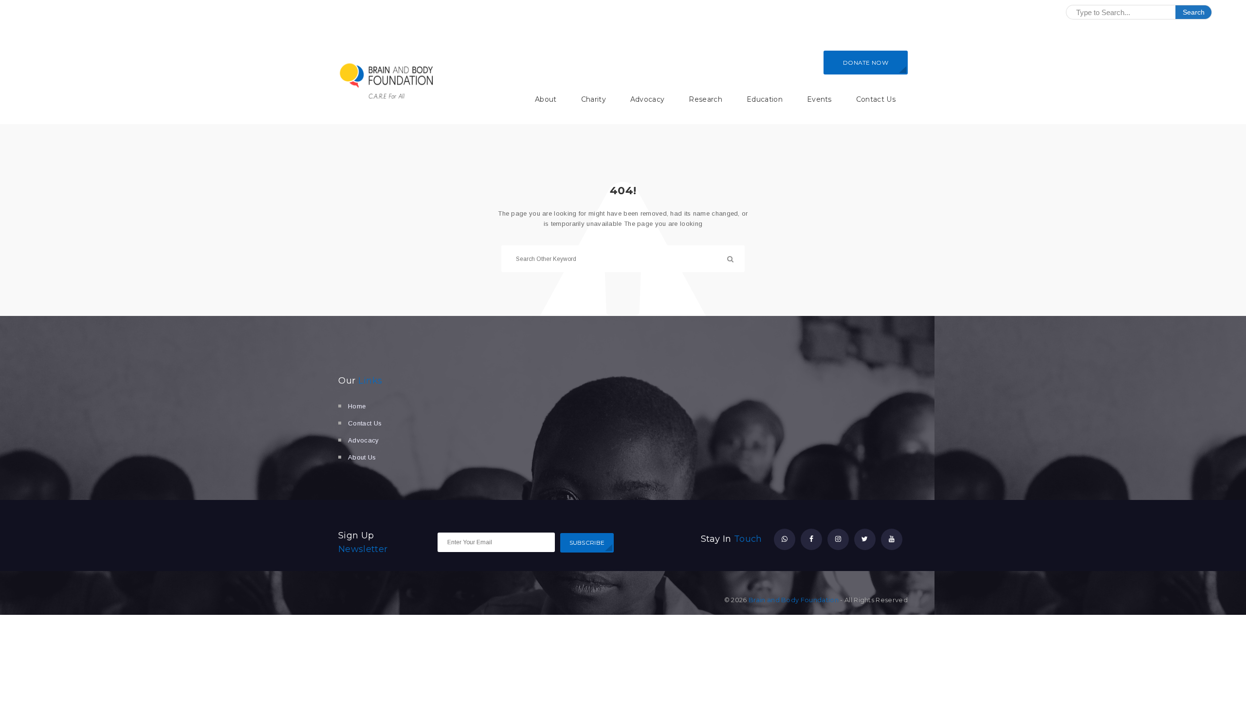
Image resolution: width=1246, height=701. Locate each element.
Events (819, 99)
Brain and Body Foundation (794, 600)
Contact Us (876, 99)
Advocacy (647, 99)
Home (357, 406)
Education (765, 99)
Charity (593, 99)
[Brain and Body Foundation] (387, 81)
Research (705, 99)
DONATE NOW (865, 62)
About (546, 99)
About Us (362, 457)
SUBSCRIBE (587, 542)
